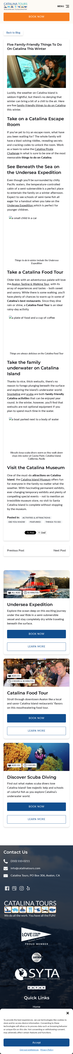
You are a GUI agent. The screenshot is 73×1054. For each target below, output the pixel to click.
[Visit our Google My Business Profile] (14, 888)
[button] (67, 1013)
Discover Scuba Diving (31, 777)
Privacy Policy (46, 1050)
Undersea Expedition (20, 205)
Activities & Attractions (36, 518)
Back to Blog (13, 33)
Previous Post (15, 550)
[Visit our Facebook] (7, 888)
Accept (36, 1042)
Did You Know (17, 522)
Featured (35, 522)
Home (36, 1006)
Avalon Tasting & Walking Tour (30, 284)
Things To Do (53, 522)
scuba (29, 394)
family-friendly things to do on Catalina (41, 105)
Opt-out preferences (29, 1050)
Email (43, 532)
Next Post (60, 550)
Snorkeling (13, 394)
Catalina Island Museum (35, 479)
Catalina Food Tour (27, 692)
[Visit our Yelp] (28, 888)
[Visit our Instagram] (21, 888)
